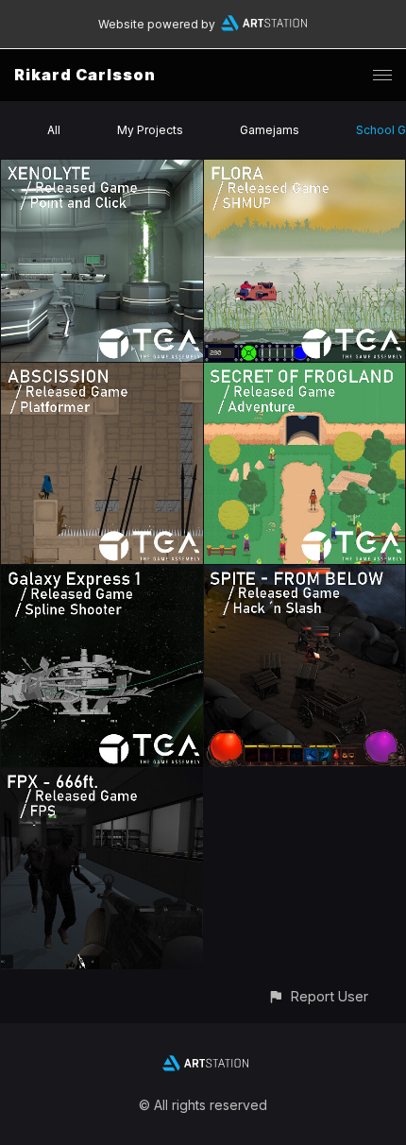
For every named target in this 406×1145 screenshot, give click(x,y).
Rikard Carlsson (85, 74)
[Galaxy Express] (102, 576)
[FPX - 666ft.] (102, 779)
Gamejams (269, 130)
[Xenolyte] (102, 170)
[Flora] (305, 170)
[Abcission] (102, 374)
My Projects (150, 130)
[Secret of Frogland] (305, 374)
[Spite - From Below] (305, 576)
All (53, 130)
